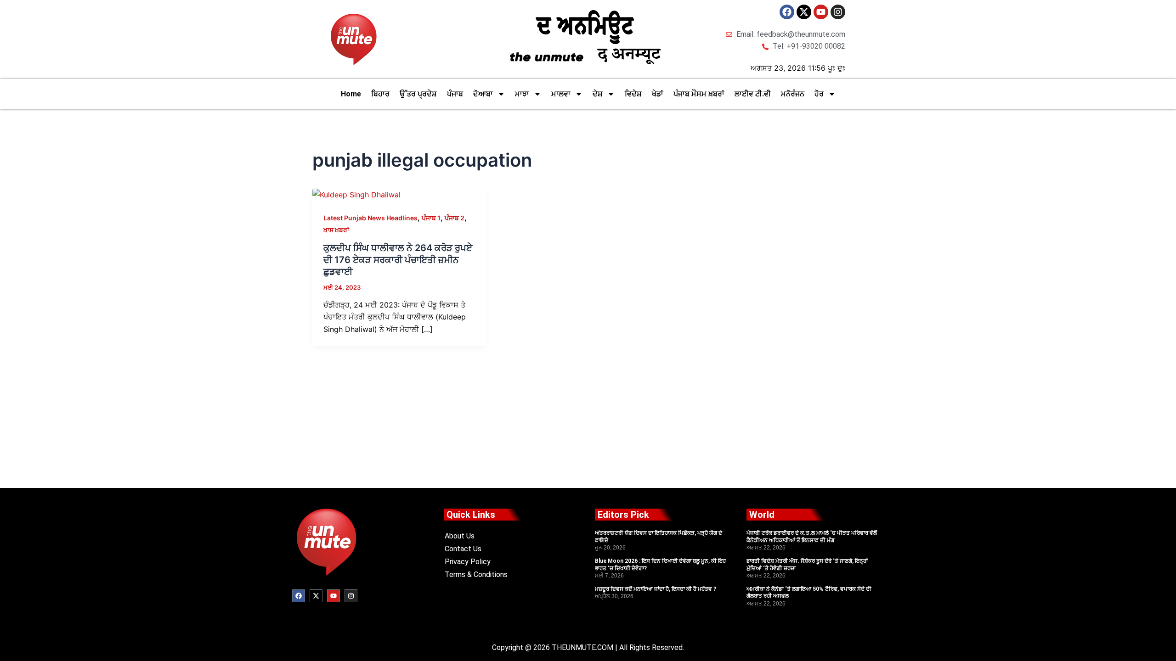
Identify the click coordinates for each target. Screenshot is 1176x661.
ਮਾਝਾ (522, 94)
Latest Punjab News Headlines (370, 218)
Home (351, 94)
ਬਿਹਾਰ (380, 94)
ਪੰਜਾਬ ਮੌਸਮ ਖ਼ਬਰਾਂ (698, 94)
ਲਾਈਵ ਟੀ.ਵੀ (753, 94)
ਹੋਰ (819, 94)
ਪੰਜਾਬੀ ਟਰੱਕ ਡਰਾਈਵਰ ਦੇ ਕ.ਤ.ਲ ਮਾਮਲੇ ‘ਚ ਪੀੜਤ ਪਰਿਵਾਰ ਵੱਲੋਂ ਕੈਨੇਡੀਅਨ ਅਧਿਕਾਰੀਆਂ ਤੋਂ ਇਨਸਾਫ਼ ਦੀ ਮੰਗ (811, 536)
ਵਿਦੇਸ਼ (633, 94)
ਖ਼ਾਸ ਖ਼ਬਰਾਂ (336, 230)
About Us (460, 536)
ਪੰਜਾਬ (455, 94)
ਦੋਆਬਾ (483, 94)
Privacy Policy (468, 561)
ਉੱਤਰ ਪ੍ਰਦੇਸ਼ (418, 94)
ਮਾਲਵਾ (561, 94)
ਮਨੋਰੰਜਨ (792, 94)
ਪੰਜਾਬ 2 (454, 218)
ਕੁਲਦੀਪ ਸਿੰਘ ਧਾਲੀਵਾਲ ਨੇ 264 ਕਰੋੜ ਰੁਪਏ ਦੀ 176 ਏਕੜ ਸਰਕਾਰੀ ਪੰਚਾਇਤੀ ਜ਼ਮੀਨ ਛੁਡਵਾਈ (397, 259)
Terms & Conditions (476, 574)
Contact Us (463, 548)
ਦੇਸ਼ (598, 94)
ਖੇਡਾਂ (657, 94)
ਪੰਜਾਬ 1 (431, 218)
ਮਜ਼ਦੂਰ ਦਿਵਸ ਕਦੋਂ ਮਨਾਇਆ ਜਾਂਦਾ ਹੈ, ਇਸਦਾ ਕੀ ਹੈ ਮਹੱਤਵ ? (655, 589)
